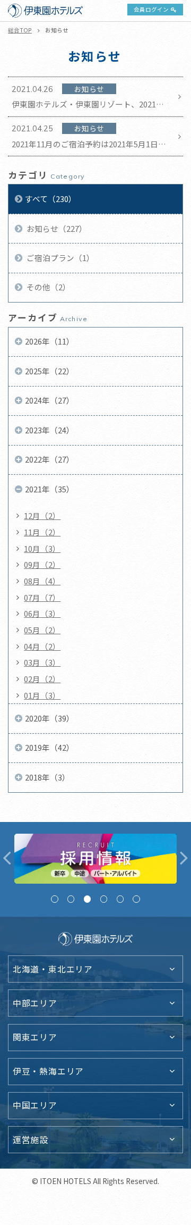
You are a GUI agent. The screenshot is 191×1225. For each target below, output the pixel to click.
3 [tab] (87, 898)
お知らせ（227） (56, 228)
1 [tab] (54, 898)
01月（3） (42, 695)
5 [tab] (120, 898)
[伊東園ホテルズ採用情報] (95, 859)
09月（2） (42, 564)
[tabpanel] (95, 859)
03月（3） (42, 662)
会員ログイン (151, 9)
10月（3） (42, 548)
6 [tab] (136, 898)
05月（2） (42, 629)
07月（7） (42, 597)
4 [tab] (103, 898)
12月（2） (42, 515)
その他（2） (48, 286)
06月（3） (42, 613)
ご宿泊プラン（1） (59, 257)
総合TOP (20, 30)
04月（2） (42, 646)
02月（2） (42, 678)
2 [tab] (70, 898)
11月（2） (42, 532)
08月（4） (42, 580)
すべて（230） (50, 198)
